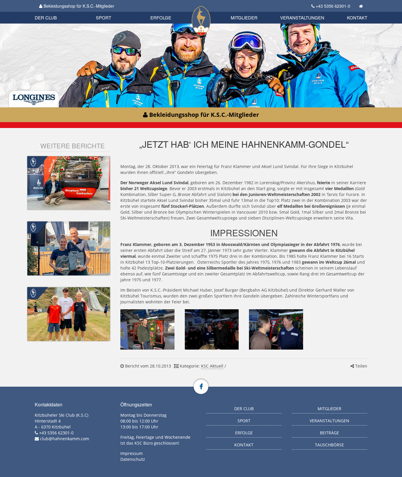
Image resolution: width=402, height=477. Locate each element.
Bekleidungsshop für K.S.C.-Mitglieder (78, 6)
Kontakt (357, 17)
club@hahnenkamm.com (64, 438)
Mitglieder (244, 17)
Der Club (46, 17)
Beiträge (329, 433)
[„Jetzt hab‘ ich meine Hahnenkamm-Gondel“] (147, 329)
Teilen (360, 366)
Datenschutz (132, 459)
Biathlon (55, 11)
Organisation (52, 11)
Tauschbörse (329, 445)
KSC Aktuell (212, 366)
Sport (103, 17)
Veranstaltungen (302, 17)
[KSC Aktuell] (33, 161)
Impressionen (244, 232)
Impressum (131, 453)
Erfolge (160, 17)
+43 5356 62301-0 (333, 6)
